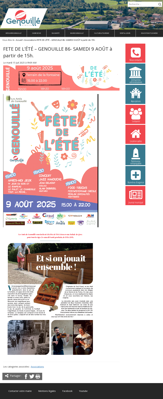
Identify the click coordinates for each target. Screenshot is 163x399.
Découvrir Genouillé (13, 33)
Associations (30, 40)
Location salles (136, 141)
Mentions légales (47, 390)
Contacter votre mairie (20, 390)
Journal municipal (135, 202)
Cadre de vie (36, 33)
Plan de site (20, 2)
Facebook (67, 390)
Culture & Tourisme (101, 33)
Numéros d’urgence (136, 182)
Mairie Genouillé (76, 33)
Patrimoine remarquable (135, 161)
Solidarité (55, 33)
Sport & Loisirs (125, 33)
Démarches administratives (136, 80)
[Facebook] (25, 379)
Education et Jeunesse (149, 33)
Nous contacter (136, 60)
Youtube (83, 390)
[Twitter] (31, 379)
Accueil (6, 2)
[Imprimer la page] (37, 379)
